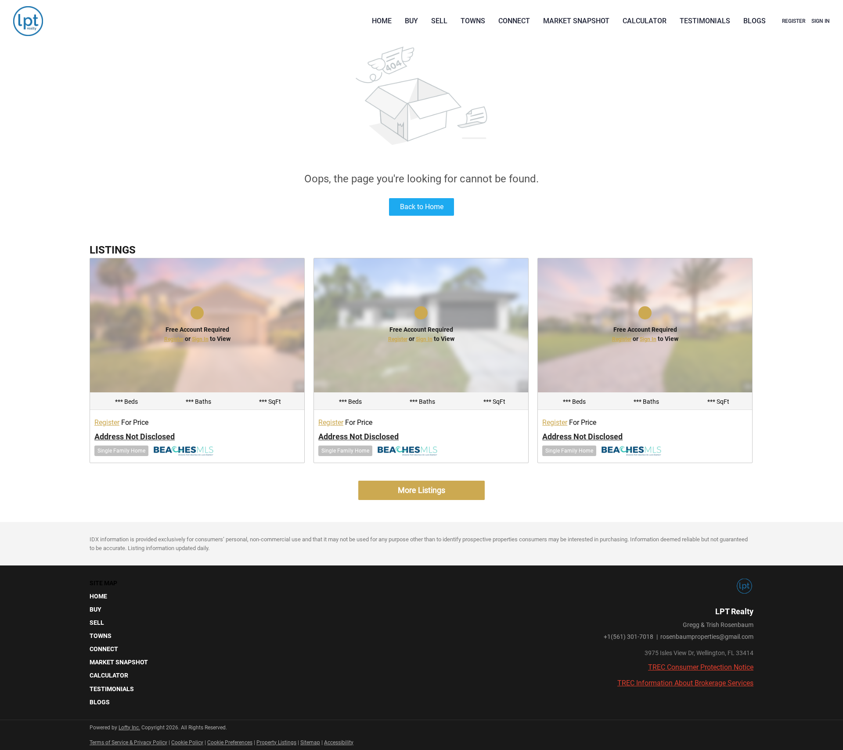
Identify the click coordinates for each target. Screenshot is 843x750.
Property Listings (276, 742)
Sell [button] (439, 21)
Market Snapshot (576, 21)
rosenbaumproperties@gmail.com (706, 636)
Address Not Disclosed (134, 436)
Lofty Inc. (129, 728)
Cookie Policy (187, 742)
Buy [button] (411, 21)
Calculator (644, 21)
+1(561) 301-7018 (628, 636)
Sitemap (310, 742)
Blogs (754, 21)
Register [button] (793, 21)
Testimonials (705, 21)
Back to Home (421, 207)
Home (382, 21)
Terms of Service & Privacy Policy (128, 742)
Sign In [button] (820, 21)
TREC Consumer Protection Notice (700, 667)
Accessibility (338, 742)
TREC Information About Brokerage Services (685, 683)
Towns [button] (473, 21)
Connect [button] (514, 21)
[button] (121, 596)
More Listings (421, 490)
